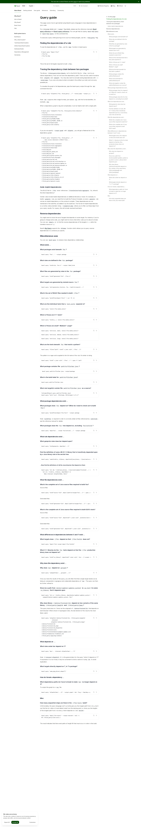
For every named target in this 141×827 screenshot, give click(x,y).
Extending (52, 10)
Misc (109, 196)
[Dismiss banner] (139, 2)
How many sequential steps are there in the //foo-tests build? (117, 199)
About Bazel (17, 10)
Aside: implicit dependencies (115, 26)
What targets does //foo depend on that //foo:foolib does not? (118, 136)
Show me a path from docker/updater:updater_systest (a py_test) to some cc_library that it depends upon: (118, 158)
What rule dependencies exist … (116, 101)
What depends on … (113, 175)
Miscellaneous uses (112, 31)
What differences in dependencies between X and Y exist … (117, 132)
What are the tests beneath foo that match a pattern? (117, 70)
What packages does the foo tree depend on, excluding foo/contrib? (118, 98)
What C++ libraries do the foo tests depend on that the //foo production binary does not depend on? (118, 143)
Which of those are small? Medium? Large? (116, 65)
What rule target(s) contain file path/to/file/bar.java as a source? (118, 84)
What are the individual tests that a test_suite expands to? (118, 58)
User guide (37, 10)
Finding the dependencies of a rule (116, 19)
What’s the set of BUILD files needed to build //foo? (116, 54)
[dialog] (20, 818)
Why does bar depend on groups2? (116, 152)
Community (60, 10)
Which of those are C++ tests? (117, 62)
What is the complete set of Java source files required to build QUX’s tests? (118, 126)
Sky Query (48, 228)
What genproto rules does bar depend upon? (117, 105)
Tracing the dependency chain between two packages (115, 22)
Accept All (15, 822)
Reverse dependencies (113, 28)
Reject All (7, 822)
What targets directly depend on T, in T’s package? (118, 183)
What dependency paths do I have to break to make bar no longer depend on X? (118, 191)
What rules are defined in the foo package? (118, 40)
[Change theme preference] (125, 6)
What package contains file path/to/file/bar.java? (116, 75)
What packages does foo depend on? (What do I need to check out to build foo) (118, 92)
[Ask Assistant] (96, 52)
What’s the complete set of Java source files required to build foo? (118, 121)
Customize (32, 822)
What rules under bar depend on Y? (118, 178)
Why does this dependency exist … (117, 148)
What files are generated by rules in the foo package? (118, 45)
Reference (45, 10)
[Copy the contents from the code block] (94, 52)
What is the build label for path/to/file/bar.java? (116, 79)
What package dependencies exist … (118, 87)
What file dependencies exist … (116, 117)
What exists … (111, 34)
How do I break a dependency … (117, 186)
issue (75, 1)
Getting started (27, 10)
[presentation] (69, 93)
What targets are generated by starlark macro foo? (117, 49)
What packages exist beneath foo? (118, 36)
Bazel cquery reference (61, 31)
